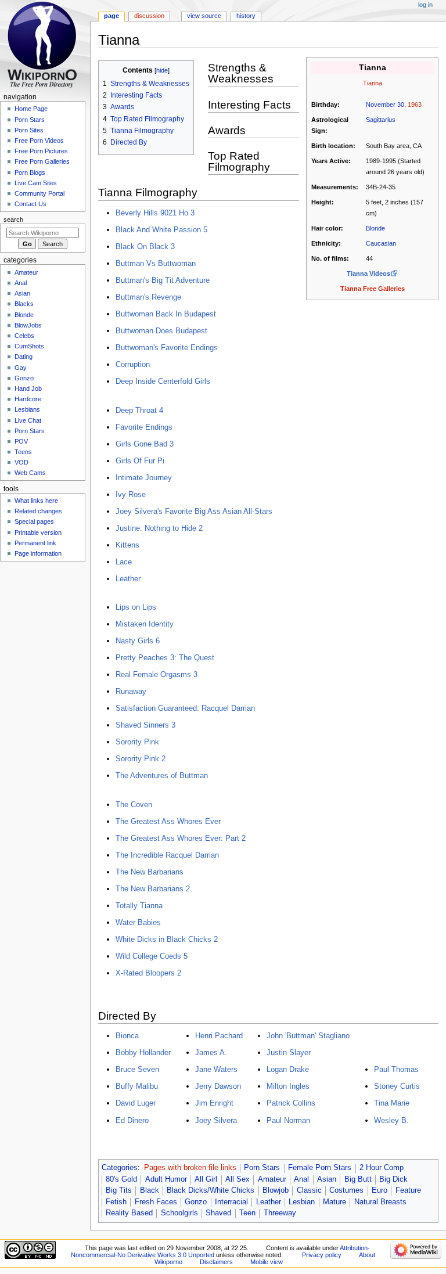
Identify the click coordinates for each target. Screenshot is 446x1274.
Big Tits (119, 1190)
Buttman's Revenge (148, 297)
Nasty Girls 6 (138, 640)
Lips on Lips (136, 607)
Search (13, 219)
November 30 (385, 104)
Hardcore (28, 398)
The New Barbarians (150, 872)
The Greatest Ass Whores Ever (168, 821)
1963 (415, 104)
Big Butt (358, 1179)
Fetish (116, 1202)
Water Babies (138, 922)
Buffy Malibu (137, 1086)
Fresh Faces (156, 1202)
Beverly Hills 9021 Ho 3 (155, 212)
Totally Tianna (139, 905)
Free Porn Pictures (41, 150)
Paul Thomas (396, 1069)
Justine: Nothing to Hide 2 (159, 528)
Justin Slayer (289, 1052)
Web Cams (30, 472)
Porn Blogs (30, 172)
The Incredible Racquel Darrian (167, 855)
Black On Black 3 (145, 246)
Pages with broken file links (190, 1168)
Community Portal (39, 193)
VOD (21, 462)
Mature (334, 1202)
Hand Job (28, 388)
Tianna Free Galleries (372, 288)
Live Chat (28, 420)
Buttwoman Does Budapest (161, 330)
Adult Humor (166, 1179)
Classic (309, 1190)
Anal (301, 1179)
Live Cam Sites (36, 182)
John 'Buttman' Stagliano (308, 1035)
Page (111, 15)
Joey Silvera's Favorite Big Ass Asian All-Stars (194, 511)
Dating (24, 356)
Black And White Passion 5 (161, 229)
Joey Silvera (216, 1120)
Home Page (31, 108)
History (246, 15)
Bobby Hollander (143, 1052)
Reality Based (129, 1213)
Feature (408, 1190)
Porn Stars (262, 1168)
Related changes (38, 511)
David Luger (136, 1103)
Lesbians (27, 409)
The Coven (134, 804)
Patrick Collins (291, 1103)
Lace (124, 561)
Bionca (127, 1035)
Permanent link (35, 542)
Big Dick (393, 1179)
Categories (120, 1168)
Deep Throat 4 (139, 410)
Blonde (375, 228)
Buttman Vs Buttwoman (156, 263)
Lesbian (302, 1202)
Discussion (149, 15)
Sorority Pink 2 (141, 758)
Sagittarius (380, 119)
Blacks (24, 303)
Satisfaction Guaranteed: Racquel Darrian (185, 708)
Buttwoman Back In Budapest (166, 313)
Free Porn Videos (39, 140)
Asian (326, 1179)
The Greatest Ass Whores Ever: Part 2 (181, 838)
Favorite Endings (144, 427)
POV (21, 441)
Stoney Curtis (397, 1086)
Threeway (280, 1213)
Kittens (127, 545)
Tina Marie (391, 1103)
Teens (23, 451)
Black (149, 1190)
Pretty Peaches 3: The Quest (165, 657)
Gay (21, 367)
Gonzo (196, 1202)
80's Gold (121, 1179)
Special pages (34, 521)
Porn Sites (29, 130)
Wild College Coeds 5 (152, 956)
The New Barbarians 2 (153, 888)
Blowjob (275, 1190)
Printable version (38, 532)
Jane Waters (216, 1069)
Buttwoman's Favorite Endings (167, 347)
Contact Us (30, 203)
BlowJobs (28, 325)
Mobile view (266, 1261)
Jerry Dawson (218, 1086)
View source (204, 15)
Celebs (24, 335)
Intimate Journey (144, 477)
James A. (211, 1052)
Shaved (218, 1213)
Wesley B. (391, 1120)
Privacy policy (321, 1254)
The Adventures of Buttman (162, 775)
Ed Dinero (132, 1120)
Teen (247, 1213)
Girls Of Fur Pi (140, 460)
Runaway (131, 691)
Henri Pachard (219, 1035)
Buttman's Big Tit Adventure (163, 280)
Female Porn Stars (319, 1168)
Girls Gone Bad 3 (145, 444)
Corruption (133, 364)
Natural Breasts (380, 1202)
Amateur (272, 1179)
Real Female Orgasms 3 (156, 674)
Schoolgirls (179, 1213)
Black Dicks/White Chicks (210, 1190)
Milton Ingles (288, 1086)
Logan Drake (288, 1069)
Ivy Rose (131, 494)
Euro (379, 1190)
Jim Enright (214, 1103)
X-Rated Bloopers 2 (148, 973)
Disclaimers (216, 1261)
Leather (128, 578)
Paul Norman (288, 1120)
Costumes (346, 1190)
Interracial (231, 1202)
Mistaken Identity (145, 624)
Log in (425, 4)
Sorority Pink (137, 741)
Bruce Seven (137, 1069)
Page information (38, 553)
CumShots (29, 346)
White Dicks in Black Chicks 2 (167, 939)
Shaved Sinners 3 (145, 725)
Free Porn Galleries (42, 161)
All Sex (237, 1179)
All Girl (206, 1179)
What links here (36, 500)
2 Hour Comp (381, 1168)
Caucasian (381, 243)
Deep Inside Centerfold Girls (163, 381)
